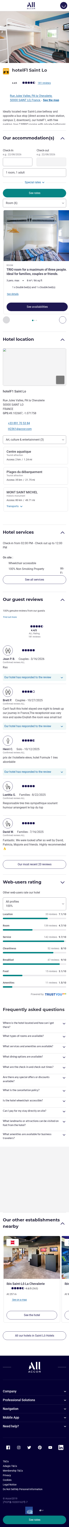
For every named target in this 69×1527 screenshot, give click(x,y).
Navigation (10, 1409)
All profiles (12, 904)
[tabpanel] (34, 267)
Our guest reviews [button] (23, 599)
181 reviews (44, 82)
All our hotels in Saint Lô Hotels (34, 1335)
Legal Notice (9, 1484)
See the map (51, 100)
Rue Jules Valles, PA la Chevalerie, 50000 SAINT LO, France (31, 98)
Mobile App (11, 1417)
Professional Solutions (19, 1400)
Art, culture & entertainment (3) (25, 439)
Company (9, 1391)
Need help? (11, 1426)
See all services (34, 579)
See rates (34, 1519)
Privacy (7, 1475)
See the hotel (32, 1315)
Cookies (7, 1480)
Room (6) (12, 203)
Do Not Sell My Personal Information (22, 1489)
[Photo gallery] (34, 37)
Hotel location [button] (18, 339)
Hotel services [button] (18, 532)
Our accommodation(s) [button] (28, 138)
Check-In (12, 152)
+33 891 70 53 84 (19, 423)
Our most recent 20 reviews (34, 864)
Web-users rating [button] (22, 882)
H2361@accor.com (20, 429)
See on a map (19, 1299)
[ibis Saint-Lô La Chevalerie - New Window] (32, 1257)
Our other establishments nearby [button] (31, 1223)
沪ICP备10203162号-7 (15, 1502)
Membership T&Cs (13, 1470)
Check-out (46, 152)
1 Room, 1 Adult (15, 172)
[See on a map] (34, 367)
